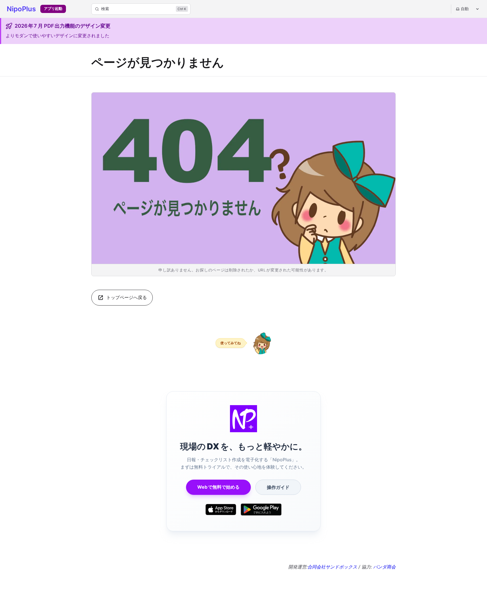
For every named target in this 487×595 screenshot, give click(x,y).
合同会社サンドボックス (332, 567)
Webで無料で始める (218, 487)
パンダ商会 (384, 567)
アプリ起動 (53, 8)
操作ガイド (278, 487)
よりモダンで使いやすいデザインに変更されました (57, 35)
